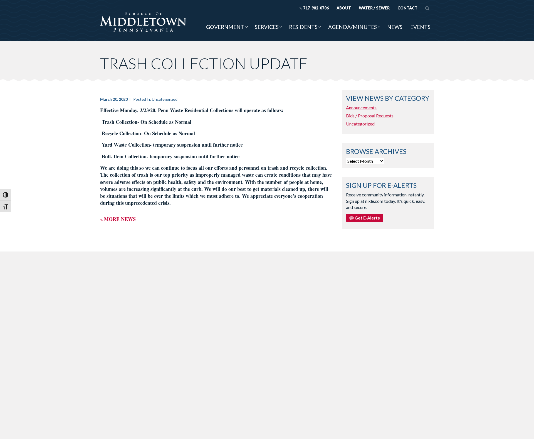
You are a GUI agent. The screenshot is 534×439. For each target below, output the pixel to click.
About (344, 8)
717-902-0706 (316, 8)
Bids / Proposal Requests (370, 115)
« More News (118, 219)
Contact (407, 8)
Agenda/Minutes (352, 27)
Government (225, 27)
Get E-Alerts (367, 217)
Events (420, 27)
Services (267, 27)
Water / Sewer (374, 8)
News (394, 27)
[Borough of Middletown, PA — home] (143, 23)
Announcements (361, 107)
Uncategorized (164, 99)
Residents (303, 27)
